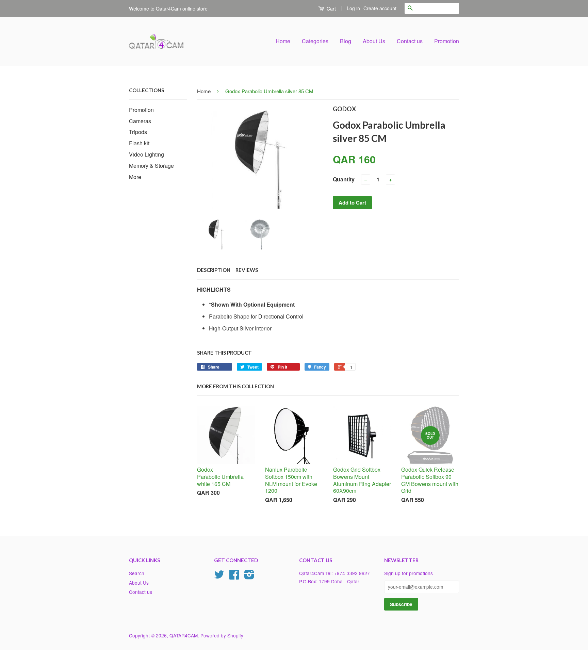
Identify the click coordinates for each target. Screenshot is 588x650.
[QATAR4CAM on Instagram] (249, 576)
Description (213, 270)
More (135, 177)
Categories (315, 41)
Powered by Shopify (221, 635)
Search (136, 573)
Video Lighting (146, 154)
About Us (374, 41)
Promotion (446, 41)
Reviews (246, 270)
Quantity (344, 179)
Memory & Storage (151, 165)
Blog (345, 41)
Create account (379, 8)
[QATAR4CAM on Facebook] (234, 576)
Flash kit (139, 143)
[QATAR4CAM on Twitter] (219, 576)
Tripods (138, 132)
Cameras (140, 121)
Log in (353, 8)
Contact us (410, 41)
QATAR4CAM (183, 635)
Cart (330, 8)
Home (283, 41)
